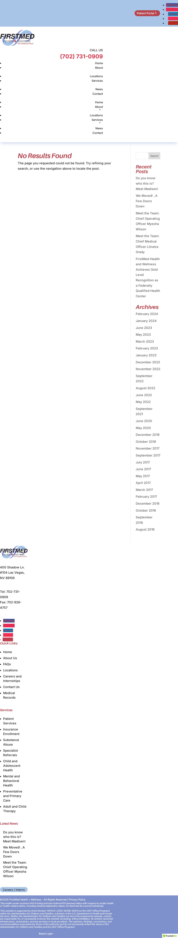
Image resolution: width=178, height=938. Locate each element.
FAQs (7, 664)
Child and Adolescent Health (11, 765)
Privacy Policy (77, 899)
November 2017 (147, 448)
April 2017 (143, 483)
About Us (10, 658)
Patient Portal (145, 13)
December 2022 (148, 362)
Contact (97, 93)
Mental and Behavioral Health (11, 780)
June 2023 (144, 328)
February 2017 (146, 496)
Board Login (46, 933)
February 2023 (147, 348)
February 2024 (147, 314)
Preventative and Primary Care (12, 796)
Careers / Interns (14, 889)
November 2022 (148, 369)
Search (154, 155)
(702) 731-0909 (81, 56)
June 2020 (144, 421)
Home (99, 63)
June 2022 (144, 395)
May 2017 (143, 476)
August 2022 (145, 388)
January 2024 (146, 321)
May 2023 (143, 334)
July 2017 (143, 462)
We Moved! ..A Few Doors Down (146, 201)
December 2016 (147, 503)
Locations (96, 76)
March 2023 (145, 341)
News (99, 89)
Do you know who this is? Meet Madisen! (147, 183)
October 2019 (146, 441)
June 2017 (143, 469)
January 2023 (146, 355)
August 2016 (145, 529)
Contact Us (11, 687)
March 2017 (144, 490)
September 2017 (148, 455)
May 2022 (143, 402)
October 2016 (146, 510)
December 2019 (147, 434)
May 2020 (143, 428)
